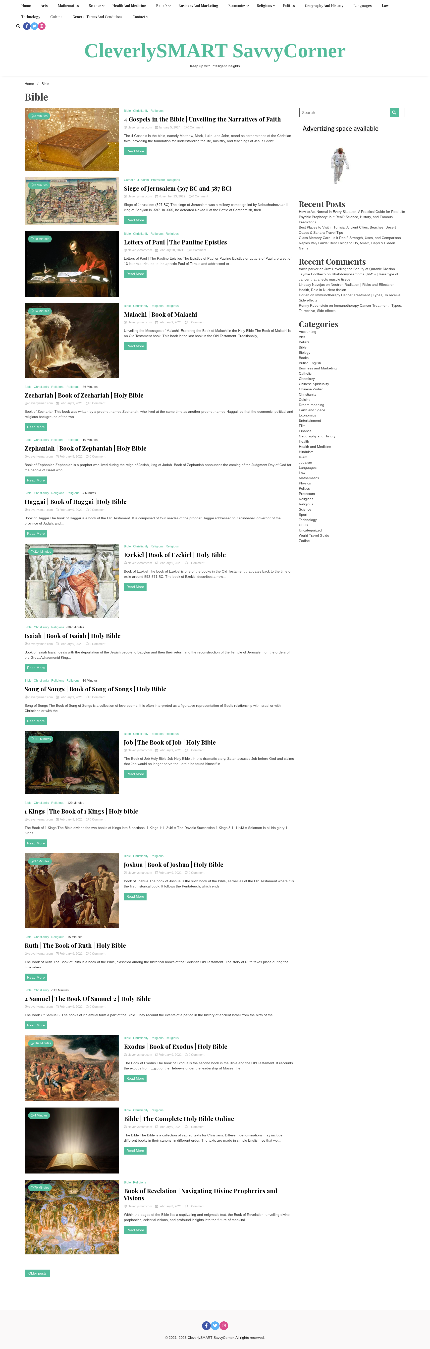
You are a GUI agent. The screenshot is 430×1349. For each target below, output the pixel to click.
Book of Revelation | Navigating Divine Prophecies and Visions (200, 1194)
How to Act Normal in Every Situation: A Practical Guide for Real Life (352, 212)
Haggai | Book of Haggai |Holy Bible (75, 501)
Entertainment (310, 420)
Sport (303, 515)
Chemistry (307, 379)
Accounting (307, 332)
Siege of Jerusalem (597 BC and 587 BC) (177, 188)
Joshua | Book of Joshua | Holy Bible (173, 864)
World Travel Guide (314, 535)
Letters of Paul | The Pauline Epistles (175, 242)
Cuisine (56, 16)
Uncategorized (310, 530)
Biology (304, 352)
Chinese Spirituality (314, 384)
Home (26, 5)
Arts (44, 5)
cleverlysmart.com (140, 127)
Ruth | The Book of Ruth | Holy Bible (75, 945)
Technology (30, 16)
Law (385, 5)
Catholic (129, 180)
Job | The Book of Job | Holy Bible (170, 742)
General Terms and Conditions (97, 16)
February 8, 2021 (170, 1206)
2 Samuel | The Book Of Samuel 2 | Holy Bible (88, 998)
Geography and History (324, 5)
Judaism (143, 180)
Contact (138, 16)
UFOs (303, 525)
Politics (289, 5)
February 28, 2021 (171, 250)
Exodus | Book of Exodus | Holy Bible (175, 1046)
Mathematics (68, 5)
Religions (264, 5)
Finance (305, 431)
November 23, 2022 (172, 196)
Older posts (37, 1273)
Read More (135, 151)
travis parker (309, 269)
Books (304, 358)
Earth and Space (312, 410)
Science (95, 5)
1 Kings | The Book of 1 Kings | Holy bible (81, 811)
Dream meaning (311, 405)
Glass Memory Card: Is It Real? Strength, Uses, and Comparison (350, 238)
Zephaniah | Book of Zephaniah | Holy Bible (85, 448)
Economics (237, 5)
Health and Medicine (129, 5)
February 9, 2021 (170, 322)
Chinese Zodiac (311, 389)
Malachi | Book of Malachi (160, 314)
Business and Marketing (198, 5)
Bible (127, 111)
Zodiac (304, 541)
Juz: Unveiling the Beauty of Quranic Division (359, 269)
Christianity (140, 111)
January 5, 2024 (169, 127)
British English (310, 363)
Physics (305, 483)
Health (304, 441)
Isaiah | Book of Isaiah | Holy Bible (72, 635)
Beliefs (161, 5)
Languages (362, 5)
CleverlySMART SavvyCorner (215, 50)
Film (302, 426)
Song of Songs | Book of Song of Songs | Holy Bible (95, 689)
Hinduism (306, 452)
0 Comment (195, 127)
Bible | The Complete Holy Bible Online (179, 1118)
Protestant (158, 180)
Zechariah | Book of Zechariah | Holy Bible (84, 395)
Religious (172, 233)
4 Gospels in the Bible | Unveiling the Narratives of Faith (202, 119)
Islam (303, 457)
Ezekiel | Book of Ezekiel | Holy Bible (175, 554)
